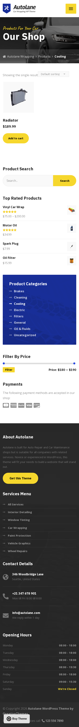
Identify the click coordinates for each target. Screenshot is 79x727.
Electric (19, 310)
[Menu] (71, 9)
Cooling (19, 304)
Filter (8, 369)
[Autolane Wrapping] (19, 8)
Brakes (19, 291)
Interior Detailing (20, 512)
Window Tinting (19, 520)
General (20, 323)
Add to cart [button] (15, 138)
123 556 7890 (54, 721)
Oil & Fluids (22, 329)
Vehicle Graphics (19, 543)
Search (64, 180)
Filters (18, 316)
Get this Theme (20, 478)
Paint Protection (19, 535)
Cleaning (20, 297)
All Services (16, 504)
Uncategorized (25, 335)
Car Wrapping (17, 528)
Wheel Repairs (17, 551)
